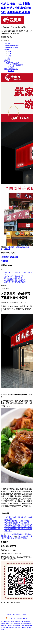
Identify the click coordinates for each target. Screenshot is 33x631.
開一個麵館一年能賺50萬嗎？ (16, 523)
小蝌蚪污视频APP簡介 (11, 45)
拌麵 (9, 51)
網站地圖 (4, 621)
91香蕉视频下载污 (19, 625)
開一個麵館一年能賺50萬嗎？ (13, 278)
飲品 (9, 57)
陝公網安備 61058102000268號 (17, 618)
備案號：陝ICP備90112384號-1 (16, 614)
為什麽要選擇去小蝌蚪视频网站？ (18, 525)
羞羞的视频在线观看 (12, 623)
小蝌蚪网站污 (18, 621)
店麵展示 (7, 59)
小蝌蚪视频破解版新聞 (15, 65)
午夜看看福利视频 (8, 627)
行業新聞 (11, 67)
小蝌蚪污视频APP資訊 (11, 63)
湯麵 (9, 53)
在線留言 (11, 71)
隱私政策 (7, 61)
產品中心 (7, 49)
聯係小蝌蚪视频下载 (11, 69)
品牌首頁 (7, 43)
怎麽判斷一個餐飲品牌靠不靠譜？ (18, 527)
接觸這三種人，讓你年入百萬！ (14, 276)
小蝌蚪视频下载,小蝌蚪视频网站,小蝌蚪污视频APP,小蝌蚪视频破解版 (16, 8)
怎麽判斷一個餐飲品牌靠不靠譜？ (15, 282)
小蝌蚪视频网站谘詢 (11, 47)
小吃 (9, 55)
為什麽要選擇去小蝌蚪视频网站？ (15, 280)
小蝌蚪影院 (10, 621)
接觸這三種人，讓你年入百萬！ (17, 521)
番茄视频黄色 (23, 623)
